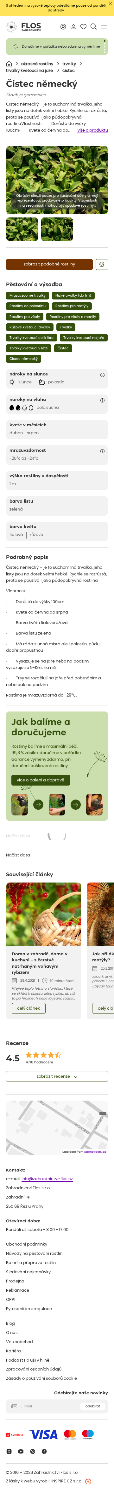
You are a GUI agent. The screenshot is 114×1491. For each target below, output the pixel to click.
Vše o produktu (92, 130)
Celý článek (28, 1009)
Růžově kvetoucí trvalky (30, 327)
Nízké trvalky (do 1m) (73, 295)
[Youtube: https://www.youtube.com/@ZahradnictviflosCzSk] (21, 1451)
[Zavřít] (110, 3)
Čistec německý (24, 359)
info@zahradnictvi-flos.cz (47, 1179)
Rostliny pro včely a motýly (73, 317)
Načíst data (36, 837)
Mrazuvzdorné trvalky (28, 295)
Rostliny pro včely (25, 317)
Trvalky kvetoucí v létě (29, 348)
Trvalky (66, 327)
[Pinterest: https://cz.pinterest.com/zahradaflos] (32, 1451)
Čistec (63, 348)
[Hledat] (93, 26)
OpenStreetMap (95, 1152)
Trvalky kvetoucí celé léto (32, 338)
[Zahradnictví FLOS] (23, 27)
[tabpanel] (57, 46)
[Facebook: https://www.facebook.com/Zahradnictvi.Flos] (44, 1451)
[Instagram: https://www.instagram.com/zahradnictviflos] (9, 1451)
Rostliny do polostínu (28, 306)
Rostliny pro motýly (71, 306)
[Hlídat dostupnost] (102, 264)
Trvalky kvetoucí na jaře (83, 338)
